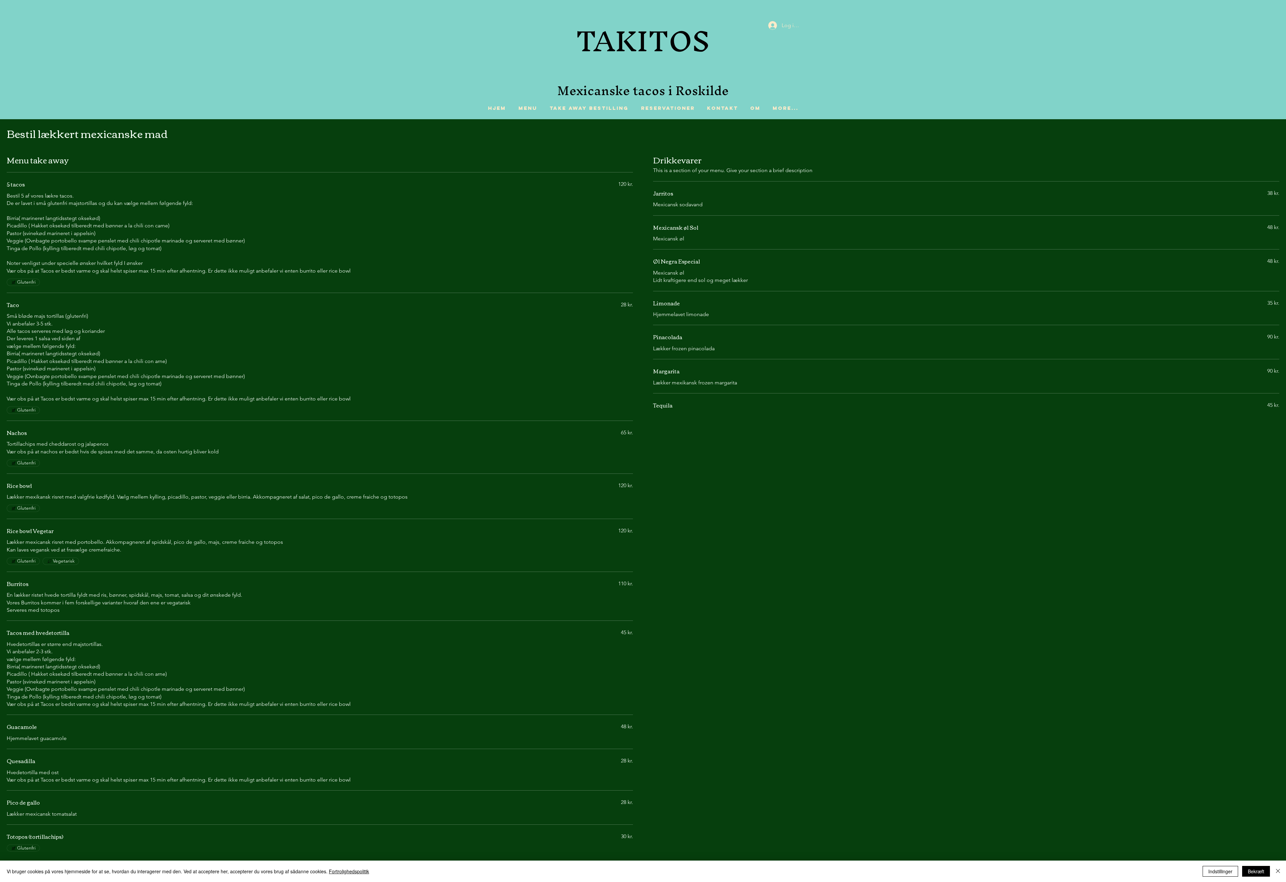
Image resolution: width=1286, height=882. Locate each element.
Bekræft (1256, 871)
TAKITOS (643, 40)
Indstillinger (1220, 871)
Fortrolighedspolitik (349, 871)
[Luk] (1278, 871)
